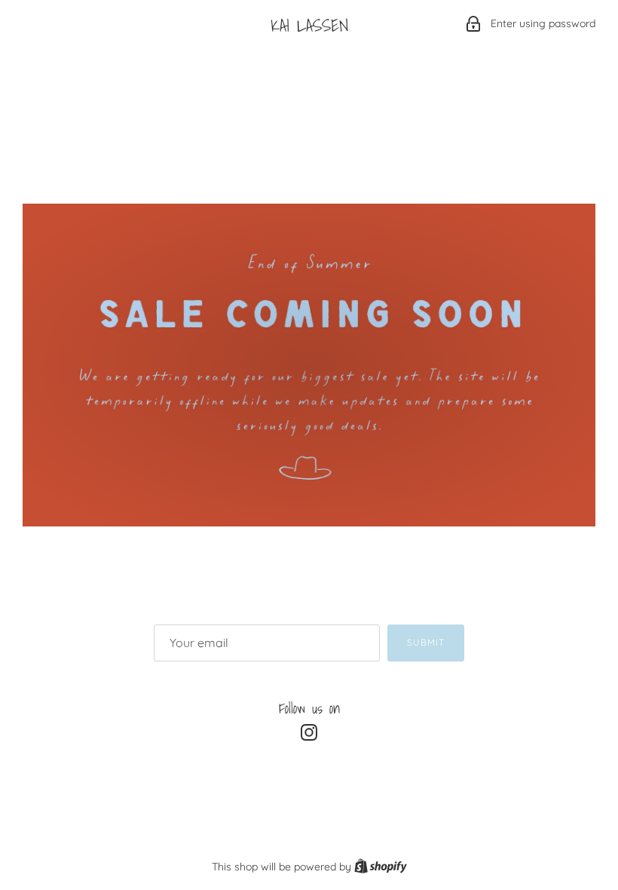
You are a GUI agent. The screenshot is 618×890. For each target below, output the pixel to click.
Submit (426, 642)
